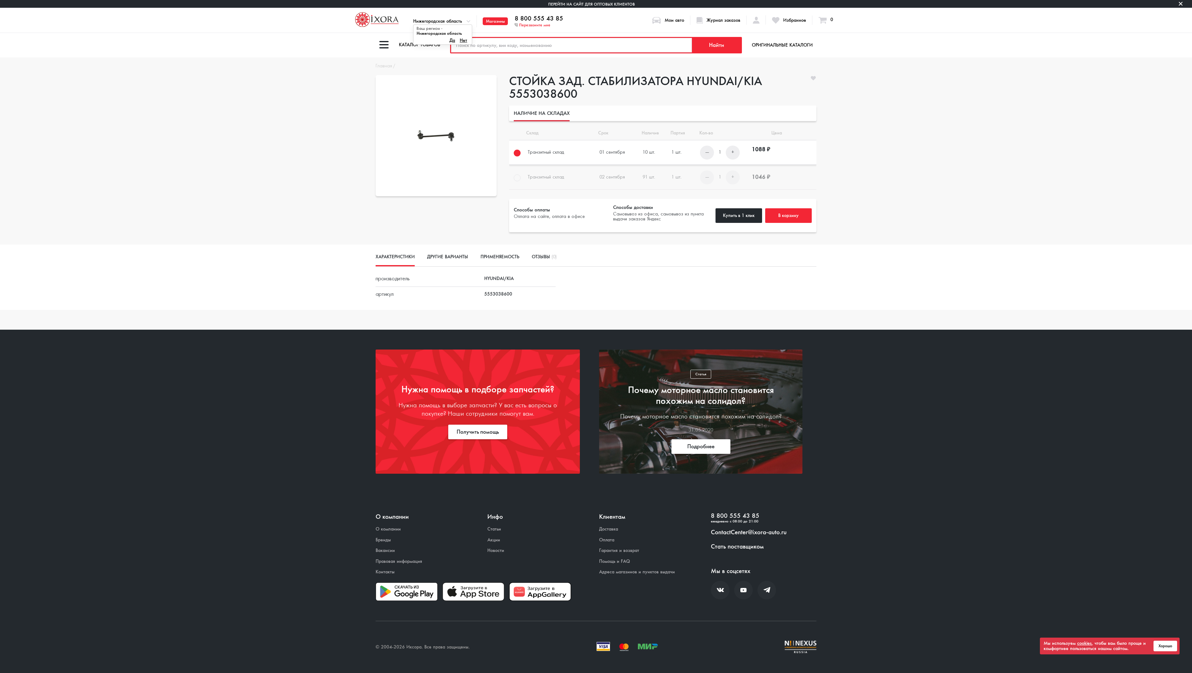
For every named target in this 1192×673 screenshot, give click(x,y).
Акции (493, 540)
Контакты (385, 572)
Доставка (608, 529)
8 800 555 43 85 (539, 18)
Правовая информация (399, 561)
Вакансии (385, 550)
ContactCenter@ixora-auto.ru (749, 532)
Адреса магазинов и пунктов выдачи (637, 572)
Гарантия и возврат (619, 550)
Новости (495, 550)
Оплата (606, 540)
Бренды (383, 540)
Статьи (494, 529)
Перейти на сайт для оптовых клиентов (591, 4)
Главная (384, 66)
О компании (388, 529)
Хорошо (1165, 646)
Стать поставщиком (737, 546)
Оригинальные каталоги (782, 45)
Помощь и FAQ (614, 561)
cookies (1084, 643)
